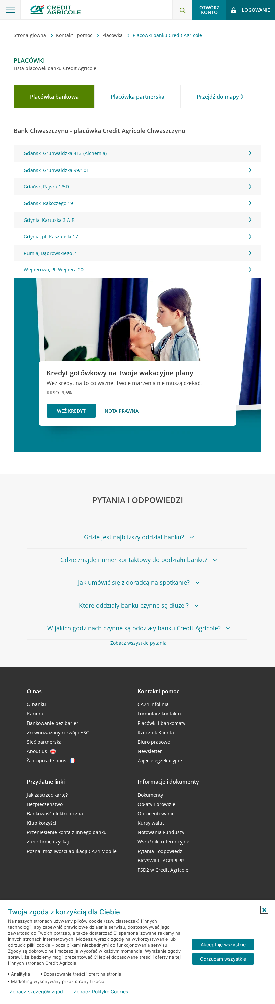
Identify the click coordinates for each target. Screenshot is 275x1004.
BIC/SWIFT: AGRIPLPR (161, 860)
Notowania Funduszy (161, 832)
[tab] (54, 96)
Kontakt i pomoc (75, 35)
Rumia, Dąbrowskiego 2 (50, 253)
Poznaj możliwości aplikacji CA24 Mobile (72, 851)
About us (37, 751)
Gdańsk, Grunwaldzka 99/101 (56, 170)
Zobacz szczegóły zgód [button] (36, 991)
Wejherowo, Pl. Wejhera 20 (54, 269)
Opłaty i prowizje (156, 804)
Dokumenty (150, 795)
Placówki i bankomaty (161, 723)
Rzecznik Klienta (156, 732)
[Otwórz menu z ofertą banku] (10, 10)
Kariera (35, 713)
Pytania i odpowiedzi (161, 851)
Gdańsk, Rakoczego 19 (48, 203)
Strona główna (30, 35)
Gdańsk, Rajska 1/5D (46, 186)
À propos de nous (46, 760)
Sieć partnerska (44, 742)
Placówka (113, 35)
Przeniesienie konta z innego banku (67, 832)
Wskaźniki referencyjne (163, 841)
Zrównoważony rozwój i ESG (58, 732)
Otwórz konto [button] (209, 9)
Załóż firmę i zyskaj (48, 841)
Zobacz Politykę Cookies (101, 991)
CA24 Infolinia (153, 704)
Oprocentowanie (156, 813)
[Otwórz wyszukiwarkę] (182, 10)
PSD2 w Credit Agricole (163, 870)
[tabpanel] (137, 211)
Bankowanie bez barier (52, 723)
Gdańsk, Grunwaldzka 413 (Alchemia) (65, 153)
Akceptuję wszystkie (223, 944)
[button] (264, 910)
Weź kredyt (71, 410)
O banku (36, 704)
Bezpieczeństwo (45, 804)
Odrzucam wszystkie (223, 959)
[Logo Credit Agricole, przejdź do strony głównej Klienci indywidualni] (55, 9)
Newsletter (150, 751)
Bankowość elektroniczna (55, 813)
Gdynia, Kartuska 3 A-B (49, 220)
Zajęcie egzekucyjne (160, 760)
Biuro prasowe (154, 742)
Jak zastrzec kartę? (47, 795)
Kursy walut (151, 823)
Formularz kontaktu (159, 713)
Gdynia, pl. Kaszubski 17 (51, 236)
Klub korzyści (41, 823)
